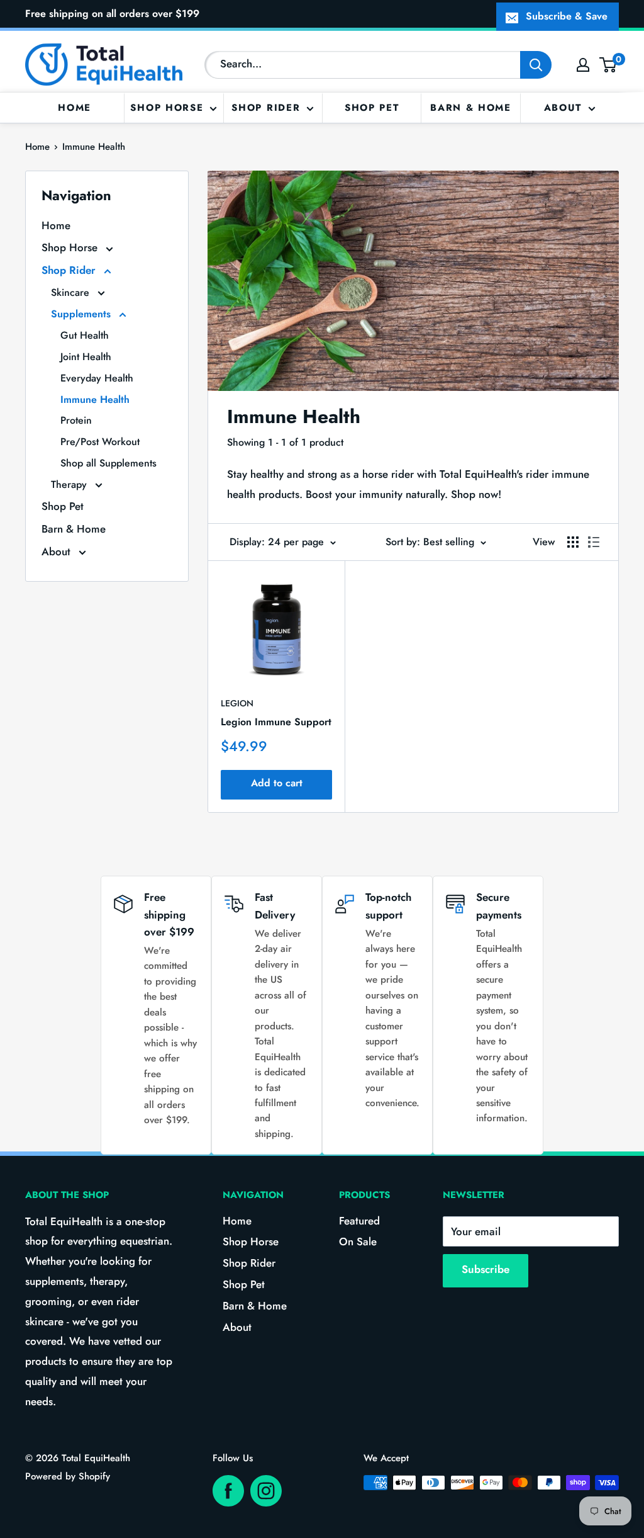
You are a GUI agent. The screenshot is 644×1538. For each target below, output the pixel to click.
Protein (76, 420)
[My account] (583, 65)
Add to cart (277, 783)
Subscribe (485, 1269)
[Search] (536, 65)
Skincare (71, 292)
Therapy (70, 484)
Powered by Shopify (67, 1476)
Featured (359, 1220)
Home (74, 108)
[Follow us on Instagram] (266, 1491)
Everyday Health (96, 378)
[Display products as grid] (573, 542)
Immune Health (93, 147)
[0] (608, 64)
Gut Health (84, 335)
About (563, 108)
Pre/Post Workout (100, 441)
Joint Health (85, 356)
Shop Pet (372, 108)
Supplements (82, 314)
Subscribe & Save (567, 16)
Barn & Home (470, 108)
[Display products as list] (593, 542)
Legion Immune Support (276, 722)
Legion (237, 703)
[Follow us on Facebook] (228, 1491)
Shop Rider (265, 108)
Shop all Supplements (108, 463)
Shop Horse (166, 108)
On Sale (358, 1241)
